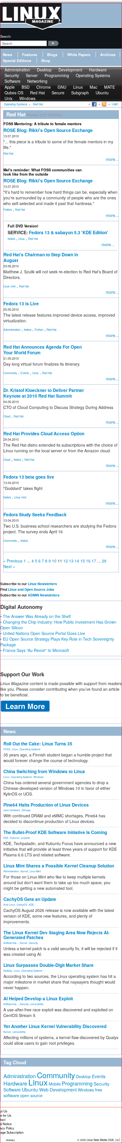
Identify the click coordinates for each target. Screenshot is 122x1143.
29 (104, 561)
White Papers (78, 54)
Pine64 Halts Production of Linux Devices (46, 805)
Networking (37, 81)
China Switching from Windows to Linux (44, 771)
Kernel (24, 871)
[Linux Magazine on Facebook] (93, 104)
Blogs (52, 54)
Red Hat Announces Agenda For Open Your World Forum (42, 350)
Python (39, 330)
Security (33, 942)
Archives (107, 54)
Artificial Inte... (10, 942)
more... (112, 159)
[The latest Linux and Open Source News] (103, 104)
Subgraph (80, 92)
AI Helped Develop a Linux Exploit (38, 998)
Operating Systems (93, 75)
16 (88, 561)
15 (82, 561)
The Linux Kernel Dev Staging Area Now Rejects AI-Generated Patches (56, 935)
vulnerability (36, 1004)
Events (24, 373)
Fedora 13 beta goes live (28, 477)
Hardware (15, 1083)
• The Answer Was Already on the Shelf (35, 616)
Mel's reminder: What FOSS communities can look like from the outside (42, 172)
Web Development (58, 1089)
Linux (21, 239)
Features (29, 54)
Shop (45, 60)
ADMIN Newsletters (44, 595)
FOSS (6, 749)
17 (94, 561)
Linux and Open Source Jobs (31, 589)
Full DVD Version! (23, 226)
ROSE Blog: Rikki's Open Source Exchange (48, 130)
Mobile (55, 1084)
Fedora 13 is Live (21, 303)
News (7, 54)
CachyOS (22, 904)
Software (12, 81)
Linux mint (9, 286)
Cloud (6, 416)
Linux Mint (35, 871)
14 (77, 561)
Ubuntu (102, 92)
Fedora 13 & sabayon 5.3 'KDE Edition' (68, 232)
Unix (8, 98)
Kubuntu (15, 837)
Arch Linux (9, 904)
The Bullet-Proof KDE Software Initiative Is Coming (55, 832)
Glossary (10, 1140)
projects (25, 837)
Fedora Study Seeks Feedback (35, 514)
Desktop (7, 970)
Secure (58, 92)
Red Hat (8, 153)
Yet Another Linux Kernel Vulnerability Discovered (54, 1026)
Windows (27, 98)
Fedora (7, 210)
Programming (57, 75)
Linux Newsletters (42, 583)
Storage (26, 810)
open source (31, 1095)
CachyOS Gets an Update (29, 899)
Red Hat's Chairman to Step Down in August (40, 257)
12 (65, 561)
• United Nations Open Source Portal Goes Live (42, 633)
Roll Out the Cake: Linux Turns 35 (37, 744)
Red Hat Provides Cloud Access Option (43, 433)
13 (71, 561)
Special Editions (17, 60)
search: (5, 36)
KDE (6, 837)
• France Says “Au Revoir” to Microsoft (34, 650)
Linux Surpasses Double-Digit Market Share (48, 965)
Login (115, 104)
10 (54, 561)
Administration (11, 330)
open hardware (11, 810)
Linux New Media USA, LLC (103, 1140)
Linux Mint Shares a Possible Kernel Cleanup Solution (58, 866)
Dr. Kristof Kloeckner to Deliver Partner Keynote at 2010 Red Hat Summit (43, 393)
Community (10, 373)
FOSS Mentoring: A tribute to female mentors (42, 123)
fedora (11, 239)
